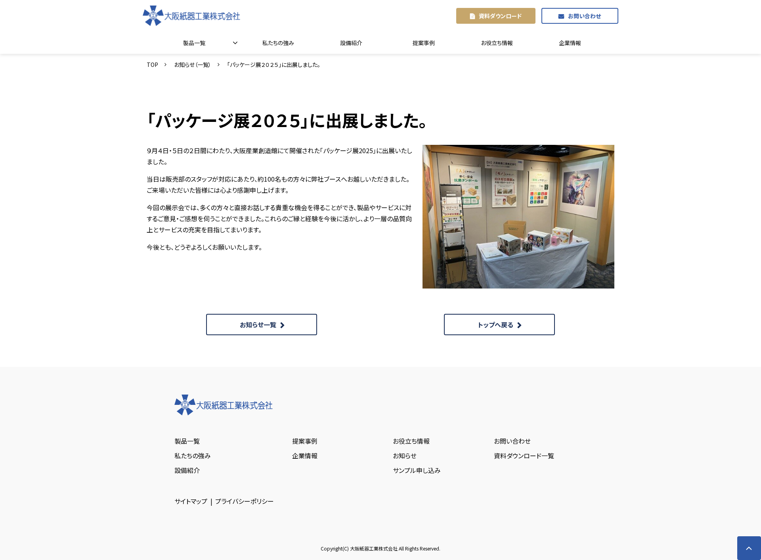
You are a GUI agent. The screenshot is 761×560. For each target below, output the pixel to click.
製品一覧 (194, 43)
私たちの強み (278, 43)
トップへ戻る (495, 324)
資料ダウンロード (500, 16)
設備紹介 (351, 43)
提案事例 (424, 43)
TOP (152, 64)
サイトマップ (190, 501)
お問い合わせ (584, 16)
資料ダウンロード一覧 (524, 455)
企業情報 (570, 43)
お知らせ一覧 (258, 324)
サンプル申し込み (417, 470)
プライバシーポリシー (244, 501)
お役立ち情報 (497, 43)
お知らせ (405, 455)
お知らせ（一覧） (192, 64)
